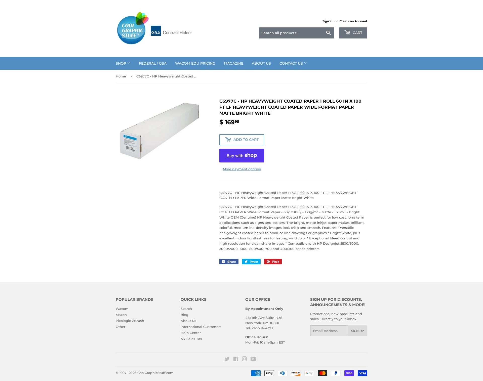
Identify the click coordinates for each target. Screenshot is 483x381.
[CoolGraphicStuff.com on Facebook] (235, 360)
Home (121, 76)
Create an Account (353, 21)
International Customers (201, 327)
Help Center (191, 333)
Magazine (233, 63)
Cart (357, 32)
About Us (261, 63)
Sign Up (357, 331)
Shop (121, 63)
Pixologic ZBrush (130, 321)
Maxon (121, 315)
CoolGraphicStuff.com (155, 373)
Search (186, 309)
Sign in (328, 21)
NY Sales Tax (191, 339)
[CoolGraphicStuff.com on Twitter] (227, 360)
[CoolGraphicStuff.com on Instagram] (244, 360)
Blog (184, 315)
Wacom (122, 309)
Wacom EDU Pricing (195, 63)
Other (120, 327)
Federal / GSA (153, 63)
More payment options (242, 169)
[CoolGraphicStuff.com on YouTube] (253, 360)
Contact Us (291, 63)
